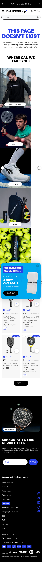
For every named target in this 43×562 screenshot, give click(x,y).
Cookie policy (33, 556)
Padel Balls (6, 499)
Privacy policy (25, 556)
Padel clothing (7, 495)
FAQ (3, 520)
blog (3, 528)
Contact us (13, 534)
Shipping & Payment (10, 512)
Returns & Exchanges (10, 508)
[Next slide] (39, 4)
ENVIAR (33, 462)
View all (21, 383)
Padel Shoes (7, 487)
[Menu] (3, 11)
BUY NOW (11, 293)
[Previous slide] (2, 4)
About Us (6, 503)
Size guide (6, 524)
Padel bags (6, 491)
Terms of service (14, 556)
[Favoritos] (35, 11)
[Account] (32, 11)
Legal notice (5, 556)
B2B (3, 516)
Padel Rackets (7, 483)
